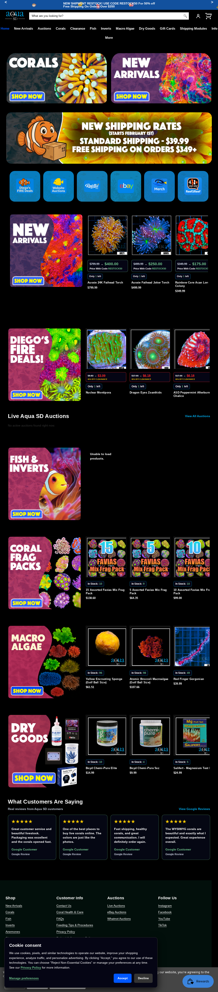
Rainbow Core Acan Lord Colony (148, 284)
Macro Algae (125, 28)
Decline (143, 978)
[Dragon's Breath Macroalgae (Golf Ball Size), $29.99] (194, 647)
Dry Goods (147, 28)
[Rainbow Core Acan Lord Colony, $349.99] (151, 235)
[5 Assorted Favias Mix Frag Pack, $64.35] (107, 558)
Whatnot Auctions (119, 918)
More (109, 37)
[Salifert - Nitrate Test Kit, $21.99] (194, 736)
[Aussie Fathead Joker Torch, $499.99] (107, 235)
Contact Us (63, 905)
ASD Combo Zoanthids (191, 282)
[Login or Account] (198, 16)
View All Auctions (197, 416)
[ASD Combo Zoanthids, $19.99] (195, 235)
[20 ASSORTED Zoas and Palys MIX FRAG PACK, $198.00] (194, 558)
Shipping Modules (193, 28)
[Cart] (208, 16)
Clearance (77, 28)
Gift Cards (167, 28)
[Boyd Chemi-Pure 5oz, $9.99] (107, 736)
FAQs (60, 918)
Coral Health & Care (69, 912)
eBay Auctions (116, 912)
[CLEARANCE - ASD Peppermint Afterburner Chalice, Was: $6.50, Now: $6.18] (151, 349)
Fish (93, 28)
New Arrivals (23, 28)
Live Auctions (116, 905)
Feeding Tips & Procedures (74, 925)
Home (5, 28)
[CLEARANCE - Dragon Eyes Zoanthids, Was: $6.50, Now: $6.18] (107, 349)
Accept (123, 978)
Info (214, 28)
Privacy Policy (65, 931)
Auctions (44, 28)
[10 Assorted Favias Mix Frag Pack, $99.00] (151, 558)
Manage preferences (24, 978)
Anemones (13, 931)
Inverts (106, 28)
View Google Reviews (194, 809)
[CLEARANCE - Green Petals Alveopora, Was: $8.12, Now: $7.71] (194, 349)
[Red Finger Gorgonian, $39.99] (151, 647)
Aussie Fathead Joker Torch (106, 282)
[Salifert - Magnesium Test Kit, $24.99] (151, 736)
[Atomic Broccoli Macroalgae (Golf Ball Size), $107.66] (107, 647)
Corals (61, 28)
